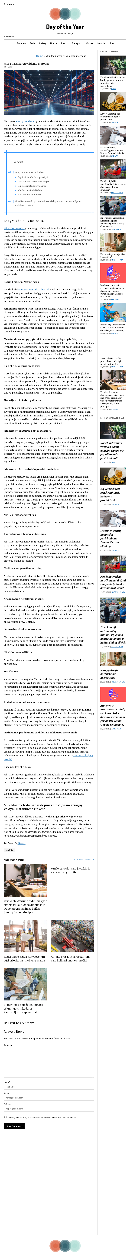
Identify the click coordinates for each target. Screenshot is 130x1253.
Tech (32, 43)
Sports (64, 43)
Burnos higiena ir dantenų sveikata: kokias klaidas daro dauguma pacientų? (113, 327)
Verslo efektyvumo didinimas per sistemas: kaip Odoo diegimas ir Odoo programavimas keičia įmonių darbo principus (25, 906)
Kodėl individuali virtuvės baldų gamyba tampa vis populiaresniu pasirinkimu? (112, 81)
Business (21, 43)
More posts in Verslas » (84, 859)
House (53, 43)
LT (110, 43)
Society (42, 43)
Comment (8, 1045)
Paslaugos (115, 299)
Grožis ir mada (117, 193)
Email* (6, 1093)
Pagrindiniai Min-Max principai (33, 177)
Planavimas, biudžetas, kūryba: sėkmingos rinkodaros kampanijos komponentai (23, 1008)
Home (39, 56)
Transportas (116, 229)
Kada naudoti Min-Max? (29, 194)
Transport (77, 43)
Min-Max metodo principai (33, 289)
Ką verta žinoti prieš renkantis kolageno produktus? (110, 116)
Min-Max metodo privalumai (32, 185)
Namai (113, 89)
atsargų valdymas (26, 121)
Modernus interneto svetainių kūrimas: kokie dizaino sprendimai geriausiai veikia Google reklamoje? (112, 291)
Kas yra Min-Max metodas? (29, 172)
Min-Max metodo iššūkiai (30, 190)
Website (7, 1104)
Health (101, 43)
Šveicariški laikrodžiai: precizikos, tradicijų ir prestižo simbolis (111, 361)
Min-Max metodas (14, 228)
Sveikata (114, 122)
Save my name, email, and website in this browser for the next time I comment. (42, 1117)
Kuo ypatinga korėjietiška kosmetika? (112, 256)
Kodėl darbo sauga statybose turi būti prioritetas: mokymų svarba (24, 958)
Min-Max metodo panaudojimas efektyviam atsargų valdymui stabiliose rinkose (48, 203)
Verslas (22, 843)
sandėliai (9, 850)
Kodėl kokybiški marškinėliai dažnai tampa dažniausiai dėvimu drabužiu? (113, 185)
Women (90, 43)
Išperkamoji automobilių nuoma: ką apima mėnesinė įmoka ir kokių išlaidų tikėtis (112, 222)
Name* (7, 1082)
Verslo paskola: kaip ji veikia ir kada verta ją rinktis (70, 870)
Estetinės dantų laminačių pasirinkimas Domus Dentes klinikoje (112, 150)
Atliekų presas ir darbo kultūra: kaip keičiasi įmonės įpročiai (70, 958)
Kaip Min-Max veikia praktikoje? (33, 181)
